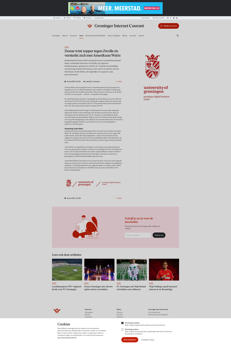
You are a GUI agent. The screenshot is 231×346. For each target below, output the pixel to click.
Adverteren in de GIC (158, 18)
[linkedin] (176, 17)
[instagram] (167, 17)
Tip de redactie (145, 18)
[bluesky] (173, 17)
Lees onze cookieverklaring (67, 337)
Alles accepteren (130, 340)
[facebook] (170, 17)
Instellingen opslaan (147, 340)
